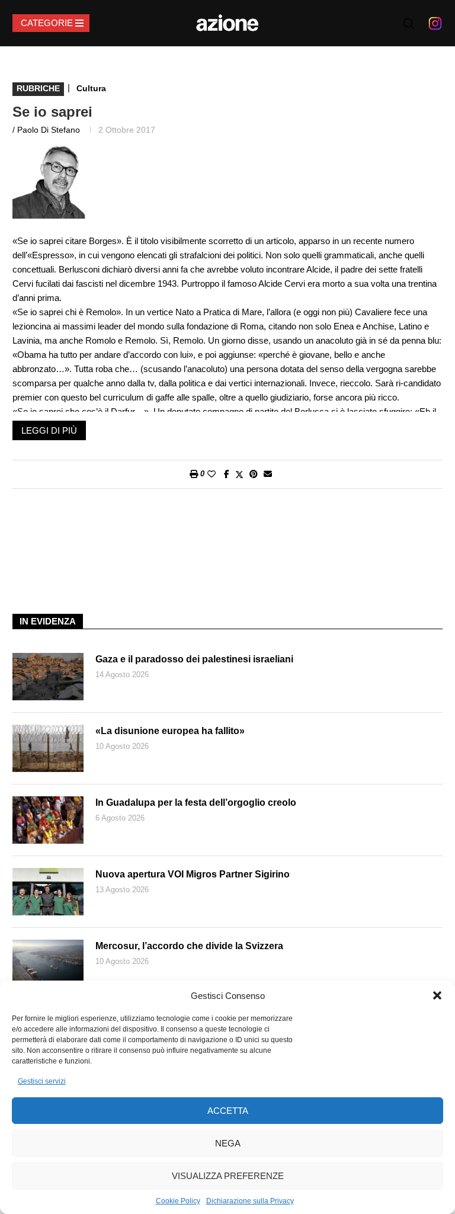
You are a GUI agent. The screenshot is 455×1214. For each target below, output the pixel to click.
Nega (228, 1143)
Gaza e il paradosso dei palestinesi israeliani (194, 659)
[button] (437, 995)
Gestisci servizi (42, 1081)
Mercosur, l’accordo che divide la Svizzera (189, 946)
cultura (91, 88)
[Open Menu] (50, 23)
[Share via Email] (268, 474)
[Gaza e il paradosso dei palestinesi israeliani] (48, 676)
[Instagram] (435, 23)
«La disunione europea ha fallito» (170, 731)
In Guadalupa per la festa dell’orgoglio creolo (195, 802)
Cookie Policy (178, 1201)
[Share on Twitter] (239, 474)
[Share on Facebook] (226, 474)
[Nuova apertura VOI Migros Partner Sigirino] (48, 891)
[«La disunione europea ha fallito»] (48, 748)
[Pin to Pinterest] (253, 474)
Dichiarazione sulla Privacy (250, 1201)
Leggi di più (49, 430)
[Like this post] (211, 474)
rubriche (38, 88)
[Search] (409, 24)
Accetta (227, 1111)
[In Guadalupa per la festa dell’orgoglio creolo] (48, 820)
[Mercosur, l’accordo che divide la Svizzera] (48, 963)
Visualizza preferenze (228, 1176)
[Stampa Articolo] (194, 474)
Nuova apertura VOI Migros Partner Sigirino (192, 874)
